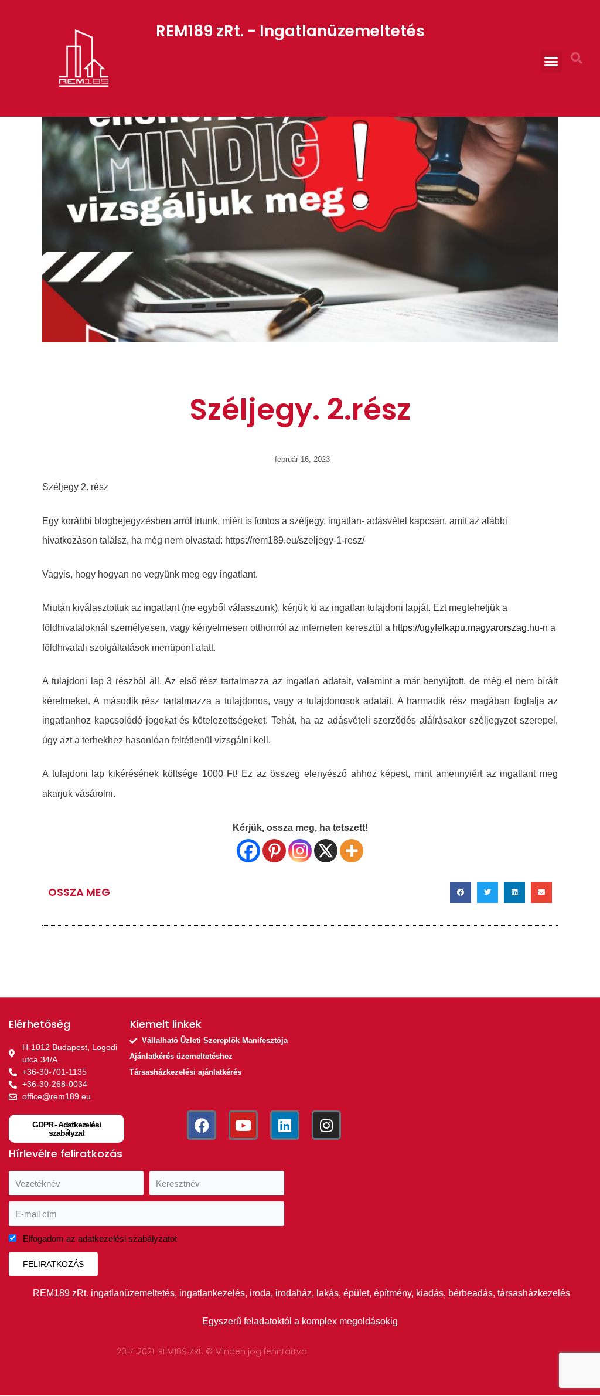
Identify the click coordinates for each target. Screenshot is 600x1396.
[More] (351, 850)
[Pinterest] (274, 850)
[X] (326, 850)
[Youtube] (243, 1125)
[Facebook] (248, 850)
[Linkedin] (284, 1125)
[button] (551, 61)
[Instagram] (300, 850)
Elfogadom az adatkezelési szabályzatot (100, 1239)
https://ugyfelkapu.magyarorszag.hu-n (470, 628)
